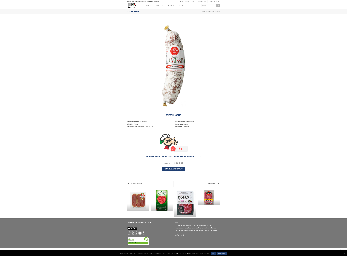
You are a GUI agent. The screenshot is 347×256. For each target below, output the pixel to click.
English (181, 1)
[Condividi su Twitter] (174, 163)
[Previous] (127, 203)
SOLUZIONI (156, 6)
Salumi (217, 11)
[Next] (219, 203)
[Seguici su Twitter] (213, 1)
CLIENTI (180, 6)
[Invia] (218, 5)
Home (203, 11)
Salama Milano (212, 184)
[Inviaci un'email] (214, 1)
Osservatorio (171, 6)
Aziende (187, 1)
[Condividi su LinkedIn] (182, 163)
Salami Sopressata (136, 184)
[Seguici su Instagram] (211, 1)
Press (193, 1)
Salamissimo (210, 11)
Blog (163, 6)
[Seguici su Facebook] (209, 1)
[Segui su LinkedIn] (216, 1)
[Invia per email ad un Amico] (177, 163)
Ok (213, 253)
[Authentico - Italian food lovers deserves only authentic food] (134, 6)
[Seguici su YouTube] (218, 1)
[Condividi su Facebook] (172, 163)
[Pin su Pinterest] (179, 163)
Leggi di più (222, 253)
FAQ (205, 1)
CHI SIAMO (148, 6)
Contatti (200, 1)
